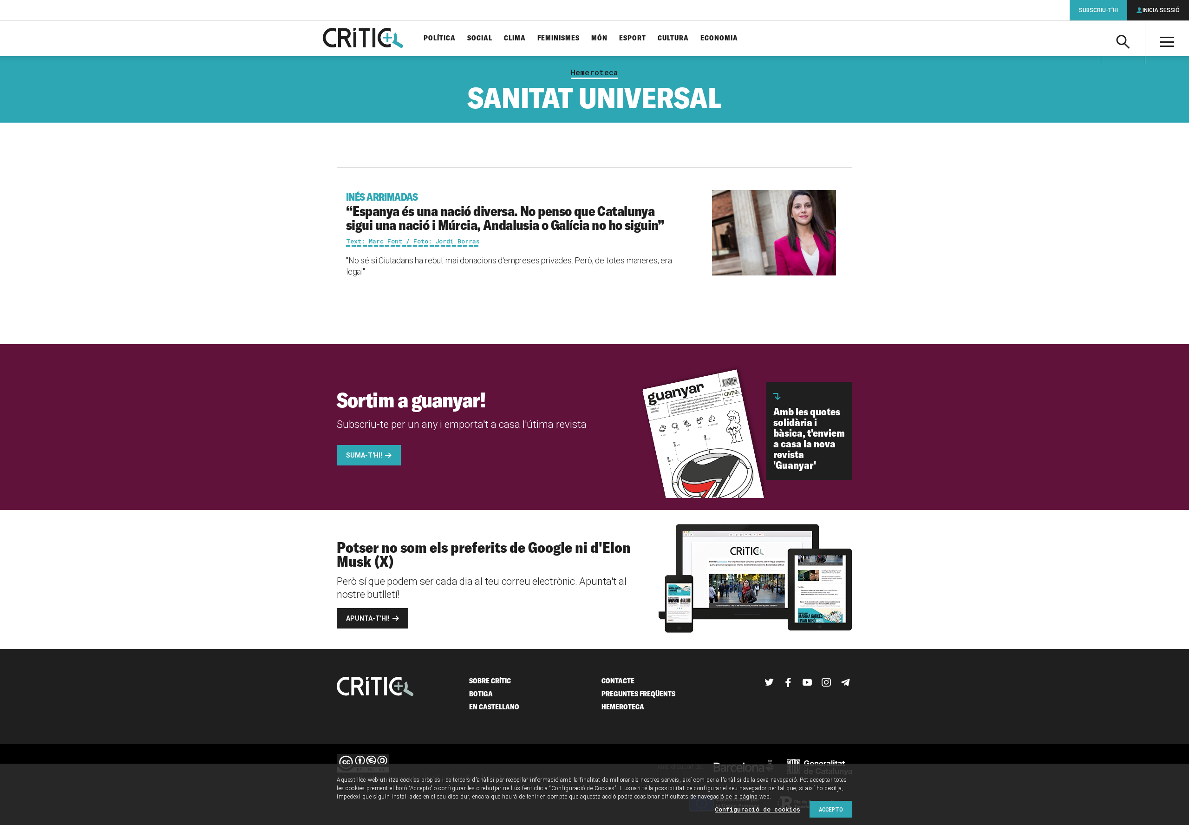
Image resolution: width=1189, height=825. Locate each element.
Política (440, 38)
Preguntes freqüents (638, 693)
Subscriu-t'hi (1098, 10)
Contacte (617, 680)
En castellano (494, 706)
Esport (632, 38)
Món (599, 38)
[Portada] (363, 38)
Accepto (831, 809)
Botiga (481, 693)
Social (479, 38)
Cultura (673, 38)
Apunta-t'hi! (368, 618)
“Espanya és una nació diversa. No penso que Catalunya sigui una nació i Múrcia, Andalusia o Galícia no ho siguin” (505, 211)
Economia (719, 38)
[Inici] (375, 687)
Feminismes (558, 38)
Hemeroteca (594, 72)
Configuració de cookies (757, 809)
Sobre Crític (490, 680)
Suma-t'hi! (364, 455)
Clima (515, 38)
